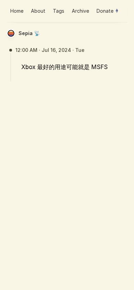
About (38, 11)
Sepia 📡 (29, 33)
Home (16, 11)
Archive (80, 11)
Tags (58, 11)
